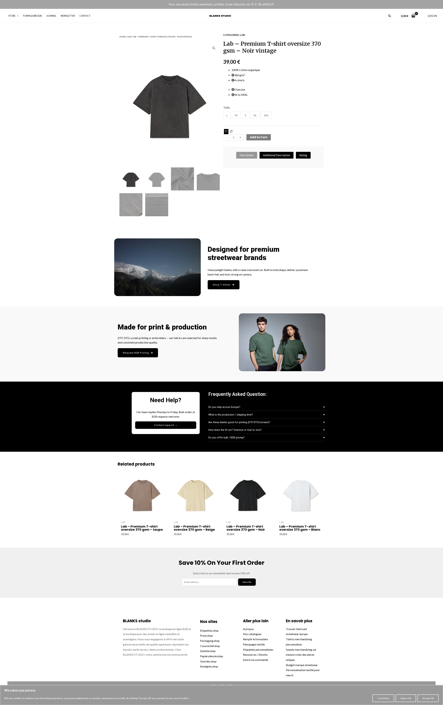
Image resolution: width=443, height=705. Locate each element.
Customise (383, 698)
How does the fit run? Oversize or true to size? (235, 429)
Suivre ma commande (255, 659)
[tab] (246, 155)
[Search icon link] (389, 16)
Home (122, 36)
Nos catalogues (252, 634)
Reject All (406, 698)
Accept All (428, 698)
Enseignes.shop (209, 666)
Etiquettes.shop (209, 630)
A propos (248, 629)
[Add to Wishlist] (226, 131)
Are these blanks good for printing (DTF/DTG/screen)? (239, 422)
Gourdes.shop (208, 661)
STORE (11, 15)
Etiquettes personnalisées (258, 649)
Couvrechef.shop (210, 646)
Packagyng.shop (210, 640)
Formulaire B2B (32, 15)
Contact (85, 15)
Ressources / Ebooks (255, 654)
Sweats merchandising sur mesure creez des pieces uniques (301, 654)
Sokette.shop (208, 651)
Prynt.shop (206, 635)
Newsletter (68, 15)
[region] (221, 695)
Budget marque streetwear (302, 665)
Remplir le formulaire (255, 639)
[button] (214, 48)
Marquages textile (254, 644)
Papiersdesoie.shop (211, 656)
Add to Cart (258, 137)
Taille (226, 107)
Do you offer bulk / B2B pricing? (226, 437)
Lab (129, 36)
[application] (17, 16)
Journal (51, 15)
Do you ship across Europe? (224, 407)
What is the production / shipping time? (230, 414)
